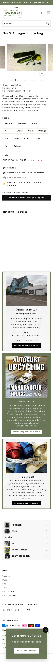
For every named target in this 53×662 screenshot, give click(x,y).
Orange (42, 130)
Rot (6, 138)
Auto (4, 587)
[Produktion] (26, 457)
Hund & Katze (8, 591)
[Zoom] (42, 73)
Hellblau (22, 123)
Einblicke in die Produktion (26, 503)
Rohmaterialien (9, 595)
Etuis (4, 580)
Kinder (5, 584)
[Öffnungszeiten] (26, 290)
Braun (27, 138)
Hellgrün (9, 123)
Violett (8, 130)
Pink (7, 146)
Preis (5, 155)
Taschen (6, 576)
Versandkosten (22, 192)
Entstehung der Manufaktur (26, 432)
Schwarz (18, 146)
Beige (16, 138)
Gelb (30, 130)
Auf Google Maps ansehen (26, 345)
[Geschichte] (26, 377)
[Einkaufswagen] (42, 12)
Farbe (5, 117)
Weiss (20, 130)
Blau (34, 123)
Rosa (38, 138)
